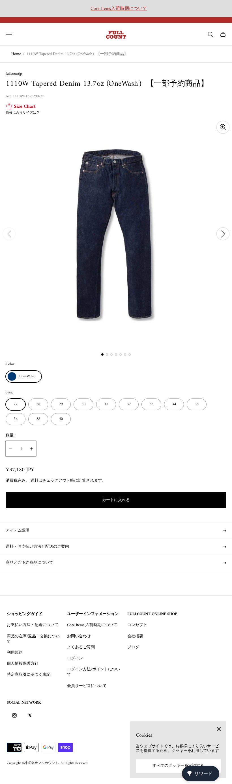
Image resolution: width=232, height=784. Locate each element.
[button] (102, 354)
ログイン (75, 658)
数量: (10, 435)
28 (38, 404)
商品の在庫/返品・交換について (33, 639)
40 (61, 418)
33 (151, 404)
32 (129, 404)
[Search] (210, 34)
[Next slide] (223, 234)
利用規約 (15, 652)
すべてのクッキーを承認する (178, 765)
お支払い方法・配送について (32, 625)
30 (83, 404)
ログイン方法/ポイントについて (93, 672)
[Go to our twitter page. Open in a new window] (29, 715)
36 (16, 418)
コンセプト (137, 625)
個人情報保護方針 (22, 663)
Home (16, 54)
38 (38, 418)
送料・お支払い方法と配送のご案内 (37, 546)
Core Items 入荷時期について (92, 625)
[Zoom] (223, 127)
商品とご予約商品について (29, 562)
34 (174, 404)
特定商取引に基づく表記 (28, 674)
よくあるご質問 (81, 647)
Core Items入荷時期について (119, 8)
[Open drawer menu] (9, 34)
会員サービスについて (87, 686)
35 (197, 404)
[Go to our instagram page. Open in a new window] (14, 715)
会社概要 (135, 636)
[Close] (218, 729)
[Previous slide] (9, 234)
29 (61, 404)
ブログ (133, 647)
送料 (34, 480)
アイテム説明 (17, 530)
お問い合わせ (79, 636)
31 (106, 404)
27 (16, 404)
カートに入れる (116, 500)
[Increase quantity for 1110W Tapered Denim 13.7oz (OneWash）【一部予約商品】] (31, 448)
